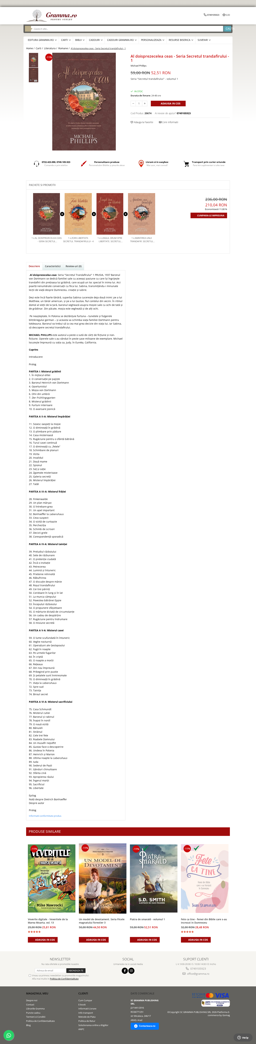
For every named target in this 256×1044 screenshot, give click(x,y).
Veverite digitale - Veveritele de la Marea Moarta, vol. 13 (48, 921)
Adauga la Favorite (143, 122)
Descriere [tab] (34, 266)
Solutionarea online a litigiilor (93, 1025)
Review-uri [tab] (74, 266)
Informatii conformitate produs (45, 815)
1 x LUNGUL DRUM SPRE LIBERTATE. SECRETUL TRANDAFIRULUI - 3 (110, 239)
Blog (28, 1025)
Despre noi (31, 1000)
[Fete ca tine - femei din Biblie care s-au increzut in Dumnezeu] (204, 878)
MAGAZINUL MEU (37, 993)
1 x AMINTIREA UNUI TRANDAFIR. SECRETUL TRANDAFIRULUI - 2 (141, 239)
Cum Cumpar (85, 1000)
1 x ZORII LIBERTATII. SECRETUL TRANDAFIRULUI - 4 (78, 239)
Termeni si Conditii (35, 1016)
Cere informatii (169, 122)
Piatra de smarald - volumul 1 (147, 919)
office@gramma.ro (197, 973)
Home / (30, 48)
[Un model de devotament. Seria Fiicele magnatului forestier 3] (102, 878)
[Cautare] (227, 29)
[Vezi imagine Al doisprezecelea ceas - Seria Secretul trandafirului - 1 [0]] (33, 60)
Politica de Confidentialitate (64, 978)
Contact (30, 1004)
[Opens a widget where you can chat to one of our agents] (243, 1038)
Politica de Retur (86, 1021)
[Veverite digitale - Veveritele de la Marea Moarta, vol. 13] (51, 878)
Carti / (40, 48)
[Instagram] (131, 971)
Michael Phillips (138, 65)
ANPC (81, 1029)
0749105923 (198, 968)
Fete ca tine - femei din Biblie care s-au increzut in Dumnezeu (204, 921)
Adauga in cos (170, 103)
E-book (82, 1004)
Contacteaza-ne (147, 1026)
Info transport (85, 1012)
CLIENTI (83, 993)
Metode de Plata (86, 1016)
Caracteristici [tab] (53, 266)
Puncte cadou (33, 1012)
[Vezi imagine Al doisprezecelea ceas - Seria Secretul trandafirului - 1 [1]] (33, 75)
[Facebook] (125, 971)
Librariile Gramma (35, 1008)
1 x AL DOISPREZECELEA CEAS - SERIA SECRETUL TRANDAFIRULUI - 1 (47, 239)
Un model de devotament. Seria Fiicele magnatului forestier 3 (102, 921)
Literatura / (51, 48)
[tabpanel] (84, 101)
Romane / (64, 48)
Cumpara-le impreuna (210, 215)
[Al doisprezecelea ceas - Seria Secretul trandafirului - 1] (84, 101)
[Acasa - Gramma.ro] (52, 16)
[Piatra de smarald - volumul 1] (153, 878)
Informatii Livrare (87, 1008)
